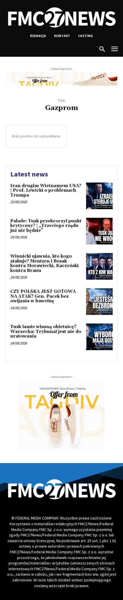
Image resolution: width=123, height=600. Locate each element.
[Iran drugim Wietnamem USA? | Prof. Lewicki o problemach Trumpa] (99, 196)
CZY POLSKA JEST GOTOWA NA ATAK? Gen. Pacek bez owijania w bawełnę (43, 296)
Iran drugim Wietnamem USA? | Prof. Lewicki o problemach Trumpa (45, 190)
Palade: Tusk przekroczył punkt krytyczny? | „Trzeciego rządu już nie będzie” (46, 225)
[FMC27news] (61, 17)
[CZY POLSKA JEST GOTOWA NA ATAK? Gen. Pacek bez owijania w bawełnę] (99, 301)
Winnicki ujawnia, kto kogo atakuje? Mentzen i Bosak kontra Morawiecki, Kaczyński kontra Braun (44, 263)
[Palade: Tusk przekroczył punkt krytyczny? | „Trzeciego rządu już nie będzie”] (99, 231)
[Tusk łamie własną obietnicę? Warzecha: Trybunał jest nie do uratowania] (99, 336)
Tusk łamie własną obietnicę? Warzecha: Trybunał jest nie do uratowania (45, 331)
